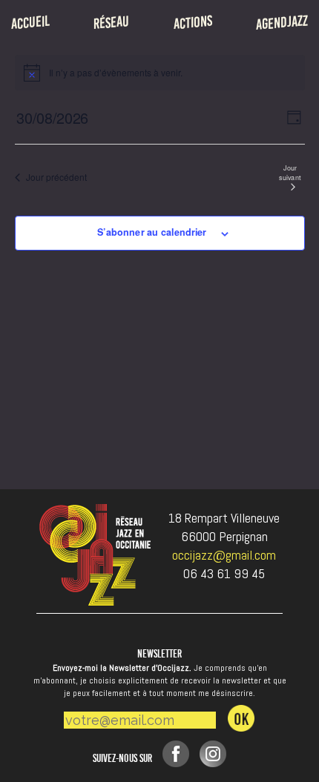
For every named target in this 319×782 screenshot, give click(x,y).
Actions (193, 23)
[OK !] (241, 718)
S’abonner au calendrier (151, 232)
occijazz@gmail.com (224, 554)
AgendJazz (282, 22)
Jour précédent (56, 176)
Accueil (30, 23)
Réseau (111, 22)
